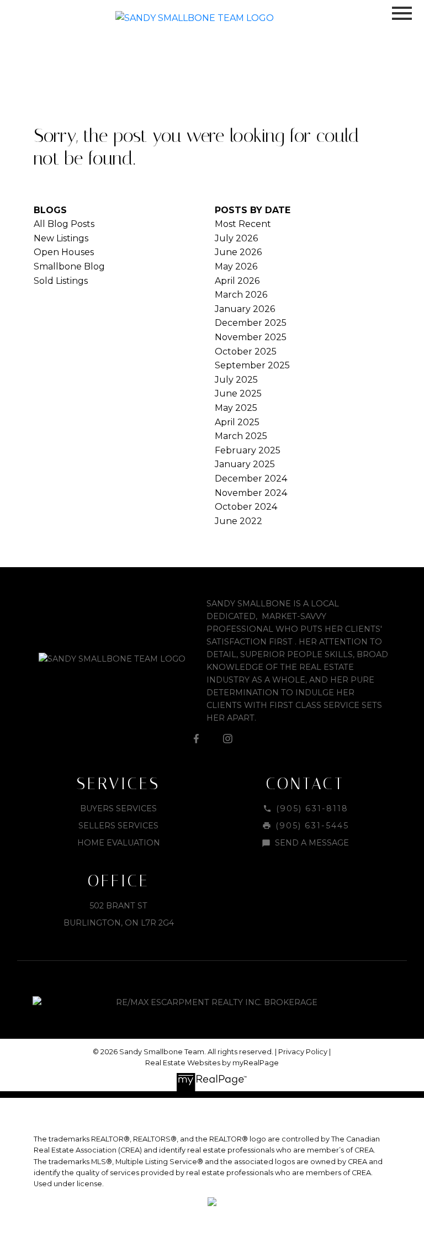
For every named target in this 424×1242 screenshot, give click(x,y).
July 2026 (236, 238)
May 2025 (236, 408)
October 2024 (246, 506)
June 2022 (238, 521)
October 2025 (246, 351)
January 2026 (245, 309)
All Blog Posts (64, 224)
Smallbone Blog (69, 266)
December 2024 (251, 478)
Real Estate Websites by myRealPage (212, 1063)
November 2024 (251, 493)
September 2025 (252, 365)
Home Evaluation (118, 843)
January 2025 (245, 464)
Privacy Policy (302, 1052)
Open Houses (64, 252)
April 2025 (237, 422)
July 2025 (236, 379)
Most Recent (243, 224)
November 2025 (251, 337)
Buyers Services (118, 808)
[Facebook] (196, 738)
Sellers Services (118, 826)
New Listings (61, 238)
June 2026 (238, 252)
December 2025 (251, 323)
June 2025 (238, 393)
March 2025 (241, 436)
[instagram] (227, 738)
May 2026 (236, 266)
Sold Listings (61, 281)
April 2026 (237, 281)
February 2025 (247, 450)
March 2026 (241, 294)
